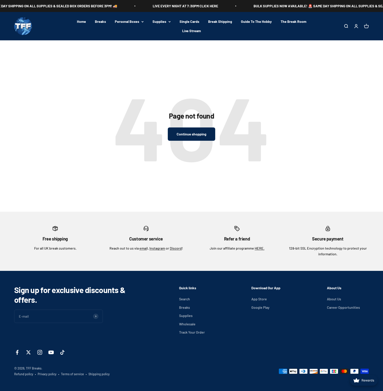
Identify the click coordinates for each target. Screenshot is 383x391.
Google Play (260, 307)
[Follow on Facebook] (17, 352)
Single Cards (189, 21)
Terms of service (72, 374)
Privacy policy (47, 374)
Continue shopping (191, 134)
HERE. (259, 248)
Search (184, 299)
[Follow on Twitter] (28, 352)
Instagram (157, 248)
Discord (176, 248)
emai (143, 248)
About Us (334, 299)
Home (81, 21)
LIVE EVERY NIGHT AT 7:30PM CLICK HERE (177, 6)
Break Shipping (220, 21)
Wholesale (187, 324)
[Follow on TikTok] (62, 352)
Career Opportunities (343, 307)
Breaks (100, 21)
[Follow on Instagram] (40, 352)
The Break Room (293, 21)
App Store (259, 299)
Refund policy (23, 374)
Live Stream (191, 31)
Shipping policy (99, 374)
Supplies (159, 21)
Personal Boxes (127, 21)
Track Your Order (192, 332)
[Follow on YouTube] (51, 352)
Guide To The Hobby (256, 21)
